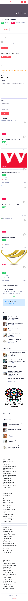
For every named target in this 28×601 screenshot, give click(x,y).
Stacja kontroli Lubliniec (8, 461)
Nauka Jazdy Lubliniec (8, 502)
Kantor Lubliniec (7, 527)
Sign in (11, 301)
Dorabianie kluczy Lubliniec (9, 485)
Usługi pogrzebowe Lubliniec (9, 545)
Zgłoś (25, 13)
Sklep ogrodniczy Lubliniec (9, 509)
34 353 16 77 (6, 179)
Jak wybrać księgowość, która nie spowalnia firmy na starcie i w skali (16, 360)
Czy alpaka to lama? (13, 328)
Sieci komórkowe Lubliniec (9, 497)
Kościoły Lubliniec (7, 480)
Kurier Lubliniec (6, 459)
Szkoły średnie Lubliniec (8, 514)
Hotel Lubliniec (6, 504)
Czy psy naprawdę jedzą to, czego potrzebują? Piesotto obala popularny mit (16, 354)
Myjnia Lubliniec (7, 540)
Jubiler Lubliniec (7, 538)
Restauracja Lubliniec (8, 561)
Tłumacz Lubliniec (7, 476)
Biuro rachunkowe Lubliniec (9, 471)
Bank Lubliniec (6, 500)
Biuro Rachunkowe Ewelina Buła (10, 204)
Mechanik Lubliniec (7, 529)
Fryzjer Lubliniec (7, 483)
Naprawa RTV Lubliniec (8, 516)
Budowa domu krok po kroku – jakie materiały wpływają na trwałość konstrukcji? (15, 373)
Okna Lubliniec (6, 464)
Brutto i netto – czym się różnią (15, 323)
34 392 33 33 (6, 146)
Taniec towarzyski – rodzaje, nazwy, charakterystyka (15, 317)
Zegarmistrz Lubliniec (8, 531)
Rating (2, 75)
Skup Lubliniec (6, 507)
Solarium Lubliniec (7, 505)
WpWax (14, 598)
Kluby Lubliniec (6, 462)
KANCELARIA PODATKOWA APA (11, 139)
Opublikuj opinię (5, 113)
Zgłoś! (14, 296)
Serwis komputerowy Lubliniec (10, 533)
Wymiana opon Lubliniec (8, 518)
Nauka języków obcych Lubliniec (10, 575)
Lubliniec (4, 25)
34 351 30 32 (6, 244)
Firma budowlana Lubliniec (9, 554)
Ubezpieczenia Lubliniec (8, 519)
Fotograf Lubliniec (7, 577)
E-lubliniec (11, 2)
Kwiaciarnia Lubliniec (8, 581)
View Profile (4, 47)
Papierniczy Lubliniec (8, 586)
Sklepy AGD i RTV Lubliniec (9, 466)
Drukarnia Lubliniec (7, 567)
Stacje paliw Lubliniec (8, 468)
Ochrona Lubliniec (7, 552)
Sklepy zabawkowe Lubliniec (9, 547)
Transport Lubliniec (7, 579)
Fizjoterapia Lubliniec (8, 469)
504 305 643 (6, 277)
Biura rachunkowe (21, 22)
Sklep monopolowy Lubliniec (9, 565)
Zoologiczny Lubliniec (8, 572)
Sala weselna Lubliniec (8, 588)
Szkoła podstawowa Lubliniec (10, 582)
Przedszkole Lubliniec (8, 498)
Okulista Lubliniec (7, 521)
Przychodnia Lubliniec (8, 550)
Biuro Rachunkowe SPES (9, 270)
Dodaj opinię (6, 29)
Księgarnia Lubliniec (8, 541)
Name (2, 100)
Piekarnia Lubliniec (7, 568)
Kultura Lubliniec (7, 487)
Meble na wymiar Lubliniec (9, 534)
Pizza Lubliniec (6, 548)
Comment (3, 80)
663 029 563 (6, 212)
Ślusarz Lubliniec (7, 473)
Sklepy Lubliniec (7, 495)
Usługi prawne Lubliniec (8, 512)
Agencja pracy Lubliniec (8, 543)
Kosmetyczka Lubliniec (8, 482)
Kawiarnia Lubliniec (7, 511)
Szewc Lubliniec (7, 478)
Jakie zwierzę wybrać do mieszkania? (14, 334)
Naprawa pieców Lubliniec (9, 563)
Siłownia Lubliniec (7, 560)
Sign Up (17, 301)
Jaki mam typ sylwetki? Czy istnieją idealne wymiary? (14, 340)
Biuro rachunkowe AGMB (8, 237)
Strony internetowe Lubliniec (9, 574)
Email (2, 106)
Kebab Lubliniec (7, 584)
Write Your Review (6, 56)
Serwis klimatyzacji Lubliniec (9, 475)
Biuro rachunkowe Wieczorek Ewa (11, 172)
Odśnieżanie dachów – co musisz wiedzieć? (16, 379)
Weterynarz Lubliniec (8, 493)
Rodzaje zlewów (12, 366)
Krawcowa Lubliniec (7, 536)
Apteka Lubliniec (7, 570)
